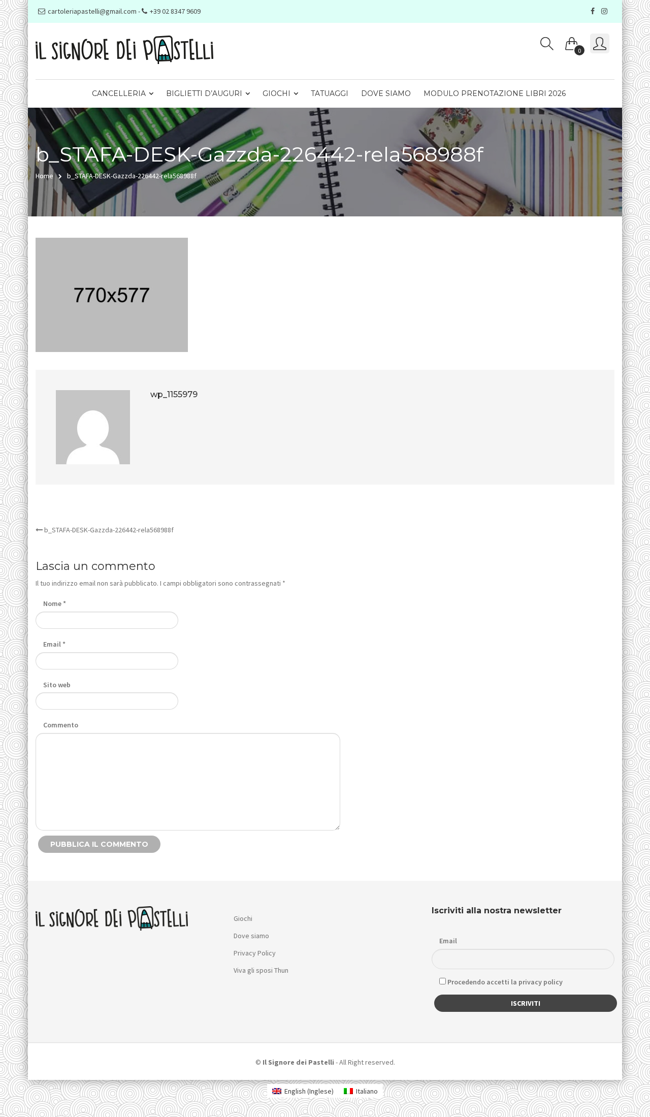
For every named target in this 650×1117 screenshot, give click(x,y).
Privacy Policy (255, 953)
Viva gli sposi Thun (261, 970)
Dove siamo (386, 93)
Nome (54, 603)
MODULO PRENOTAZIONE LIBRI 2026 (495, 93)
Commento (60, 724)
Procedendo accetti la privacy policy (504, 981)
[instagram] (605, 11)
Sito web (57, 684)
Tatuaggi (329, 93)
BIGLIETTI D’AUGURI (204, 93)
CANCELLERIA (119, 93)
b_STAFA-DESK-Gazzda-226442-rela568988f (108, 529)
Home (44, 175)
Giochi (276, 93)
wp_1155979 (174, 394)
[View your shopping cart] (571, 41)
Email (54, 644)
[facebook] (594, 11)
